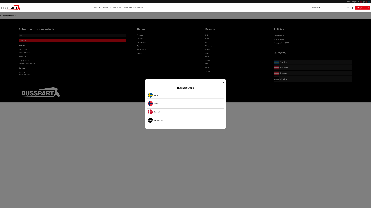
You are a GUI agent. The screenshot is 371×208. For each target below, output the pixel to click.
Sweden (157, 95)
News (119, 8)
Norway (156, 103)
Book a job (359, 7)
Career (125, 8)
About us (132, 8)
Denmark (157, 112)
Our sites (112, 8)
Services (105, 8)
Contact (140, 8)
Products (97, 8)
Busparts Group (159, 120)
